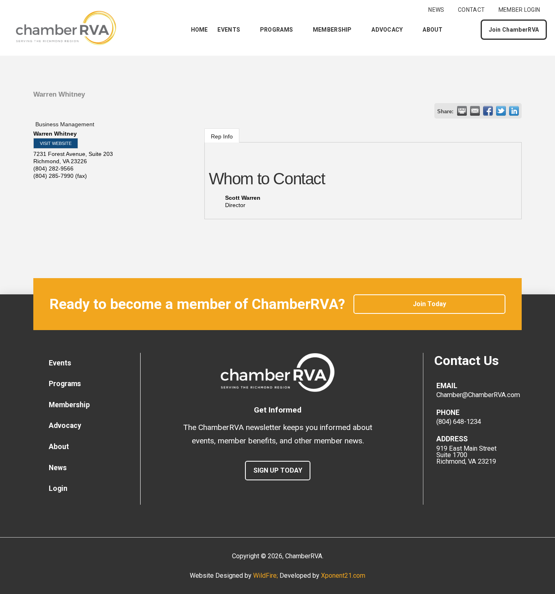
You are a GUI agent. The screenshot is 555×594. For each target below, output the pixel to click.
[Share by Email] (475, 111)
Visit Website (56, 143)
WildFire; (266, 575)
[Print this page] (462, 111)
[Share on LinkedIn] (514, 111)
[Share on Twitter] (501, 111)
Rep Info (222, 136)
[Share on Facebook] (488, 111)
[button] (467, 29)
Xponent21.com (343, 575)
